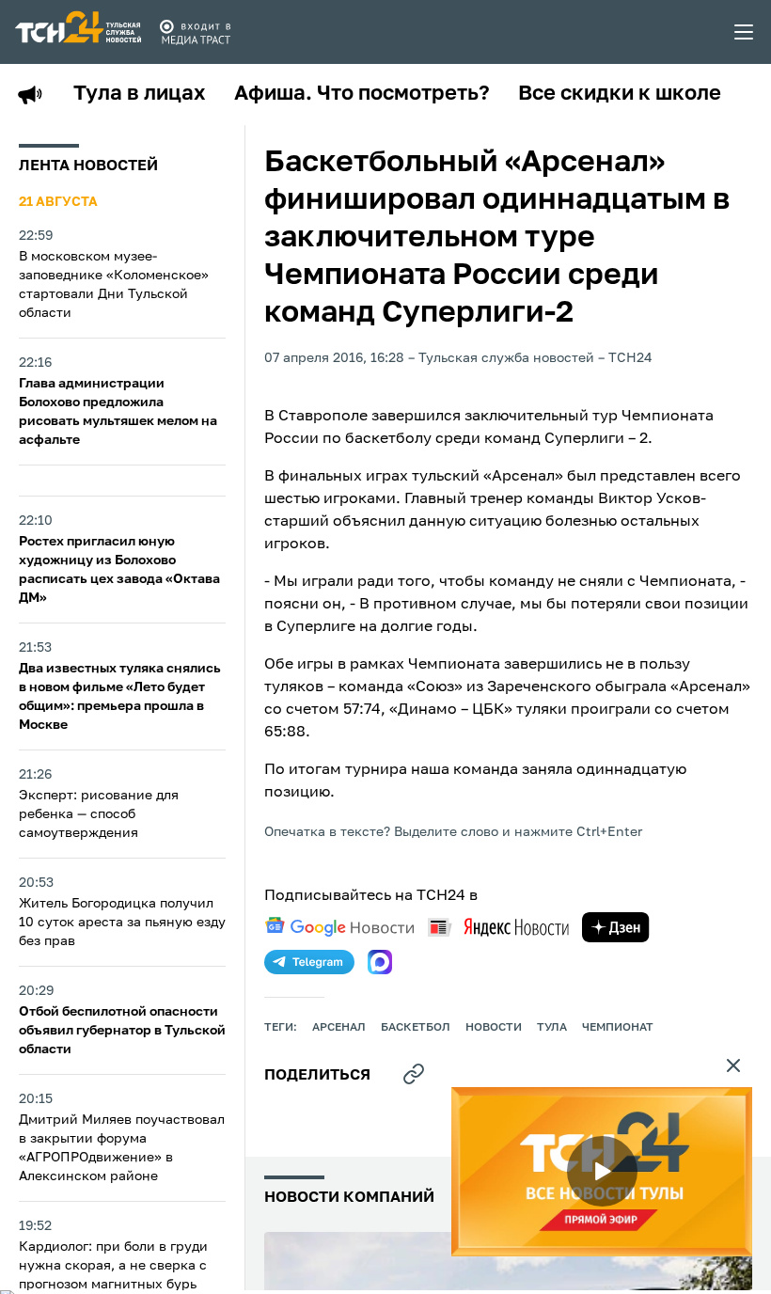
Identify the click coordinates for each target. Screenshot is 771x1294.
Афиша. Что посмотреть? (362, 94)
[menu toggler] (744, 32)
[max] (380, 962)
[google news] (339, 927)
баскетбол (415, 1028)
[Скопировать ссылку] (413, 1074)
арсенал (339, 1028)
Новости (493, 1028)
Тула (552, 1028)
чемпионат (617, 1028)
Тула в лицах (139, 94)
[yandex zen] (616, 927)
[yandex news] (498, 926)
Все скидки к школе (619, 94)
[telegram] (309, 962)
